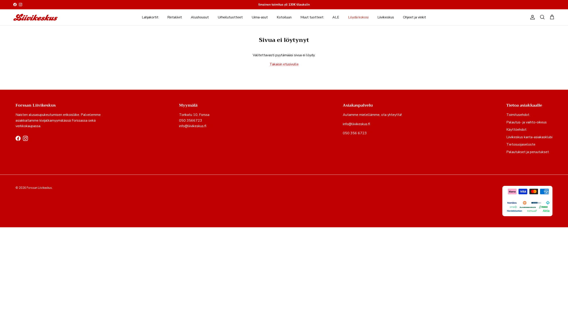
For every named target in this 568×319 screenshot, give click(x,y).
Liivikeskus (385, 17)
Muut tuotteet (311, 17)
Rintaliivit (174, 17)
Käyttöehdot (516, 129)
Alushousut (200, 17)
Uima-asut (260, 17)
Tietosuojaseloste (520, 144)
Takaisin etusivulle (284, 64)
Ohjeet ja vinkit (414, 17)
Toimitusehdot (517, 114)
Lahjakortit (150, 17)
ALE (335, 17)
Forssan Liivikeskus (39, 188)
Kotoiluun (284, 17)
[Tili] (531, 17)
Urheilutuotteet (230, 17)
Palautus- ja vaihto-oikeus (526, 122)
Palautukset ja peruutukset (527, 152)
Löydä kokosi (358, 17)
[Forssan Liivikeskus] (35, 17)
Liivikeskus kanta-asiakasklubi (529, 137)
